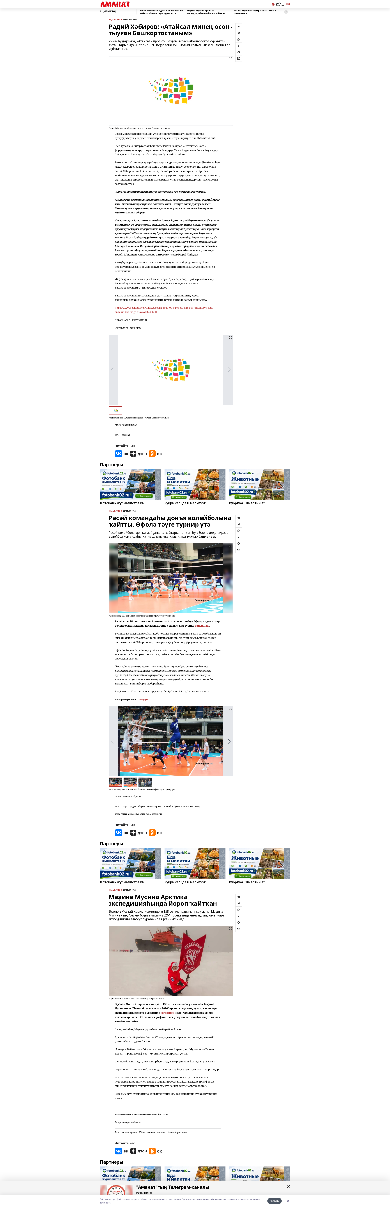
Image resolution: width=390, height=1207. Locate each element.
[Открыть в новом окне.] (121, 453)
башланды (202, 625)
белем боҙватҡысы (177, 1132)
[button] (229, 741)
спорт (125, 806)
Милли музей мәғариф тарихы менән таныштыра (255, 11)
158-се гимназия (147, 1132)
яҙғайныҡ (167, 1012)
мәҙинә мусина (129, 1132)
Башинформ (143, 700)
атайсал (126, 435)
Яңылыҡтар (108, 11)
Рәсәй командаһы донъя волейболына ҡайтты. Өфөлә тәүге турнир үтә (161, 11)
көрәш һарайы (154, 806)
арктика (161, 1132)
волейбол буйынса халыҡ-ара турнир (182, 806)
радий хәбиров (137, 806)
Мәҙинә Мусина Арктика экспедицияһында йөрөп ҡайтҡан (206, 11)
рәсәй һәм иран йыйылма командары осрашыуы (138, 814)
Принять (274, 1200)
